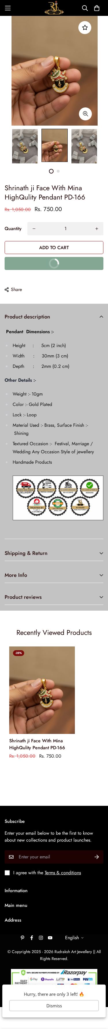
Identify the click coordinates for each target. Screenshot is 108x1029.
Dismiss (54, 1006)
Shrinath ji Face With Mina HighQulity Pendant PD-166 (37, 744)
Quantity (13, 228)
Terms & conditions (63, 872)
